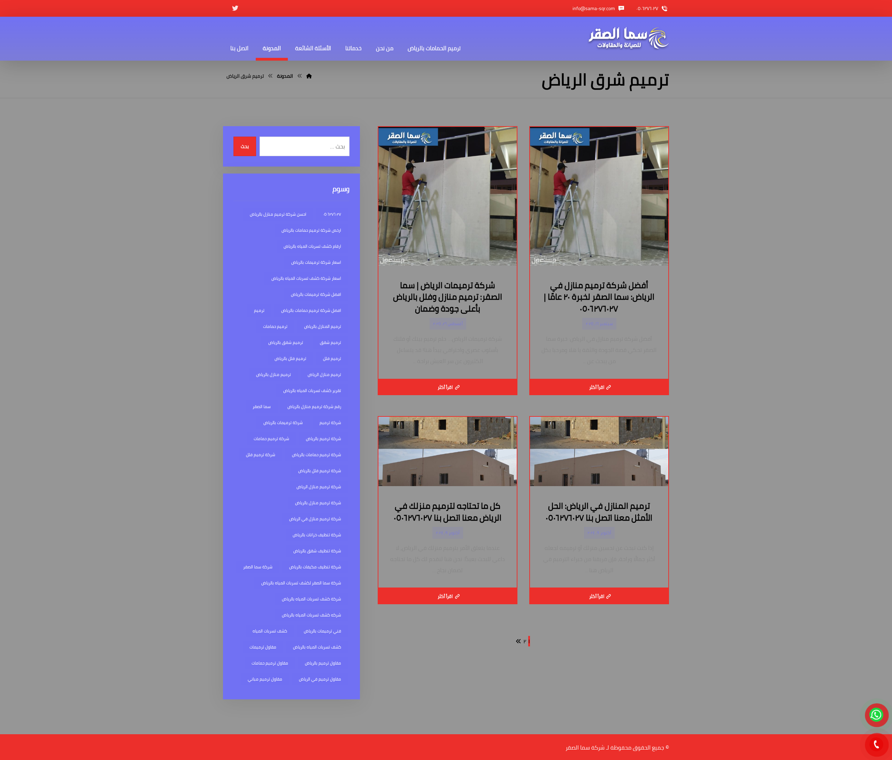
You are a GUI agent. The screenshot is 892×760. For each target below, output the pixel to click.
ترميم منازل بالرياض (273, 374)
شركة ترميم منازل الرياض (319, 487)
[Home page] (309, 75)
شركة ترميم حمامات (271, 439)
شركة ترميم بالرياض (323, 439)
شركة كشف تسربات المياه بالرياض (311, 599)
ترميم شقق (330, 342)
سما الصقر (262, 406)
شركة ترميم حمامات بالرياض (316, 455)
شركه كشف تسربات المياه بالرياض (311, 615)
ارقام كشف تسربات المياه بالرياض (312, 246)
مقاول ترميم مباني (265, 679)
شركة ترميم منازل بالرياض (318, 503)
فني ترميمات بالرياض (322, 631)
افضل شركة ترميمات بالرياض (316, 294)
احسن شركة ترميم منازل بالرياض (278, 214)
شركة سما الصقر (257, 567)
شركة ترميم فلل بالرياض (319, 471)
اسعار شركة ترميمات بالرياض (316, 262)
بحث (245, 146)
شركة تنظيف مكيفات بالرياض (315, 567)
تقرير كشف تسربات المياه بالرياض (312, 390)
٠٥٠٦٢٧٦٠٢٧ (332, 214)
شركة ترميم (330, 423)
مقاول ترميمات (262, 647)
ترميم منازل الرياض (324, 374)
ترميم (259, 310)
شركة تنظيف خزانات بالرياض (317, 535)
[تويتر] (235, 8)
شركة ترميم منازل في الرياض (315, 519)
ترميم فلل (332, 358)
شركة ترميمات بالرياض (283, 423)
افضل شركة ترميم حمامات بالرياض (311, 310)
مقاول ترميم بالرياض (323, 663)
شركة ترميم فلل (260, 455)
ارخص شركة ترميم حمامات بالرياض (311, 230)
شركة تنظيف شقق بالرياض (317, 551)
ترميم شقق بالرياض (285, 342)
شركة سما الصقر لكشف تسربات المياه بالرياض (301, 583)
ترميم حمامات (275, 326)
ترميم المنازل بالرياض (322, 326)
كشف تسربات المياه (270, 631)
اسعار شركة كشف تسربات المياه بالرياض (306, 278)
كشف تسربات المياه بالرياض (317, 647)
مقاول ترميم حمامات (270, 663)
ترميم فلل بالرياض (290, 358)
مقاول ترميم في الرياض (320, 679)
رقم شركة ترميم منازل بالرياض (314, 406)
